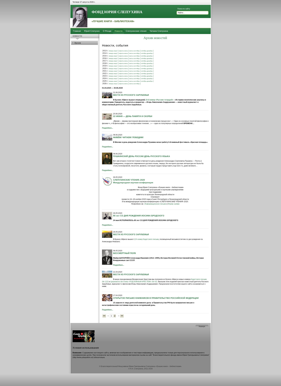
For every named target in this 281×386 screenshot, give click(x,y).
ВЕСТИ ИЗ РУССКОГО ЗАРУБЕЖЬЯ (131, 95)
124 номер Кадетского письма (146, 239)
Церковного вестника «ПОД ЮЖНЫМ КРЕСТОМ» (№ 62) (133, 282)
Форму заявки (173, 204)
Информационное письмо (155, 204)
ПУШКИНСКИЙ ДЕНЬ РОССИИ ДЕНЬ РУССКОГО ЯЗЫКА (141, 156)
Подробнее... (107, 128)
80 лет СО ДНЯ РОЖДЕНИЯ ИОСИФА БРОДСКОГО (138, 215)
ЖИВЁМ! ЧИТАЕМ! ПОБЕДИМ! (128, 137)
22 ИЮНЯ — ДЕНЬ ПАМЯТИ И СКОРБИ (132, 116)
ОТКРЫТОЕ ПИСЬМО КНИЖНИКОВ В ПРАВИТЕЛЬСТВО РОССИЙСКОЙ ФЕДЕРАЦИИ (156, 298)
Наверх (202, 326)
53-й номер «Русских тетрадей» (159, 100)
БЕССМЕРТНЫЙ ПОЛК (124, 253)
